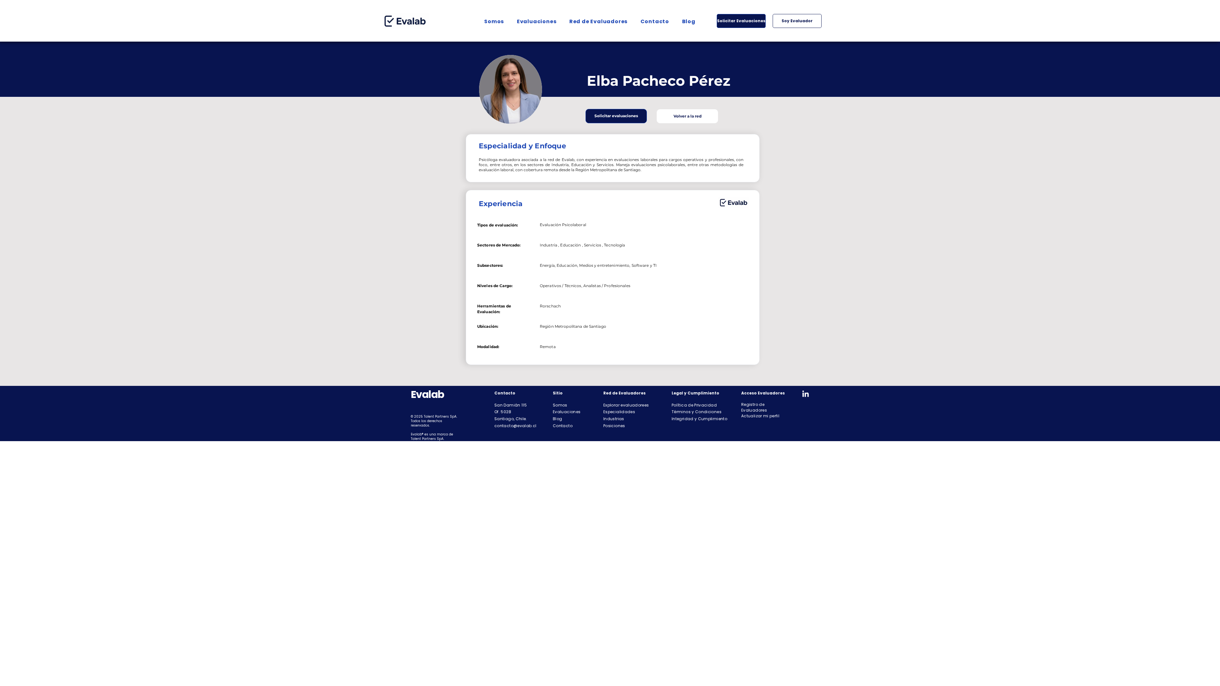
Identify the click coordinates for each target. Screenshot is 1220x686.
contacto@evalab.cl (515, 425)
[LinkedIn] (806, 394)
